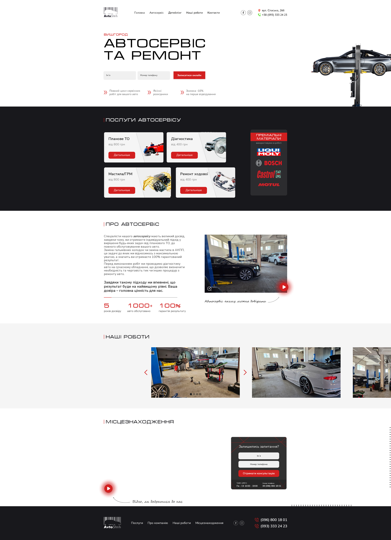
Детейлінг (175, 12)
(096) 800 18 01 (274, 520)
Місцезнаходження (209, 523)
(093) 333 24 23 (274, 526)
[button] (146, 372)
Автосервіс (156, 12)
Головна (139, 12)
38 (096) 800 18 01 (271, 486)
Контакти (213, 12)
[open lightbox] (246, 264)
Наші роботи (194, 12)
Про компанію (158, 523)
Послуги (137, 523)
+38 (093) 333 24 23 (274, 15)
